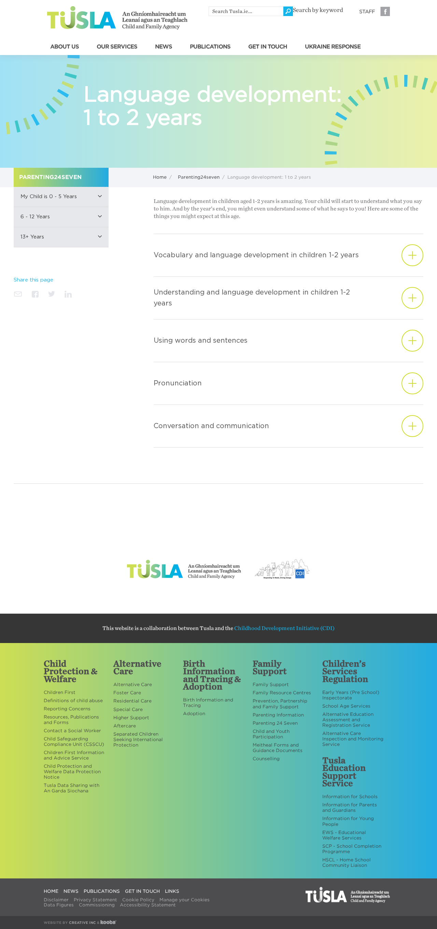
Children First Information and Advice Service (74, 755)
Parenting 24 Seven (275, 723)
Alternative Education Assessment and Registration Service (347, 720)
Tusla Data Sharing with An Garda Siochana (71, 788)
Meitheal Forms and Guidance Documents (277, 747)
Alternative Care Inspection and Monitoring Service (352, 739)
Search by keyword (318, 10)
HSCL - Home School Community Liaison (346, 862)
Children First (59, 692)
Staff (367, 11)
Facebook (385, 11)
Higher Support (131, 717)
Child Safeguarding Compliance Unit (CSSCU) (74, 741)
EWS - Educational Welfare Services (344, 835)
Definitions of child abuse (73, 700)
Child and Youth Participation (271, 734)
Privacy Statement (95, 899)
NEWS (163, 47)
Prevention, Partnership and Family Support (280, 703)
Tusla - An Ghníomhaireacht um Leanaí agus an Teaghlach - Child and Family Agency (117, 17)
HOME (51, 891)
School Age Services (346, 706)
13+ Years (32, 237)
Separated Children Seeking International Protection (138, 740)
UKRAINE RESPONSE (333, 47)
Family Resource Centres (282, 692)
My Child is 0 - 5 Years (48, 196)
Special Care (128, 709)
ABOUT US (64, 47)
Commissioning (97, 904)
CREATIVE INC (82, 922)
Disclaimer (56, 899)
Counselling (266, 758)
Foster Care (127, 692)
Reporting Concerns (67, 708)
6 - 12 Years (35, 216)
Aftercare (124, 725)
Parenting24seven (199, 177)
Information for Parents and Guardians (349, 807)
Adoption (194, 713)
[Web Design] (108, 922)
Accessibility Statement (148, 904)
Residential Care (132, 700)
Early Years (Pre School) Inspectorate (350, 695)
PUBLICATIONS (210, 47)
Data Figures (59, 904)
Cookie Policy (138, 899)
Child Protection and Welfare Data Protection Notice (72, 772)
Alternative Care (132, 684)
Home (160, 177)
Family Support (271, 684)
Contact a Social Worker (72, 730)
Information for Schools (350, 796)
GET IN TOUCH (267, 47)
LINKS (172, 891)
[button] (61, 197)
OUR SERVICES (117, 47)
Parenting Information (278, 715)
